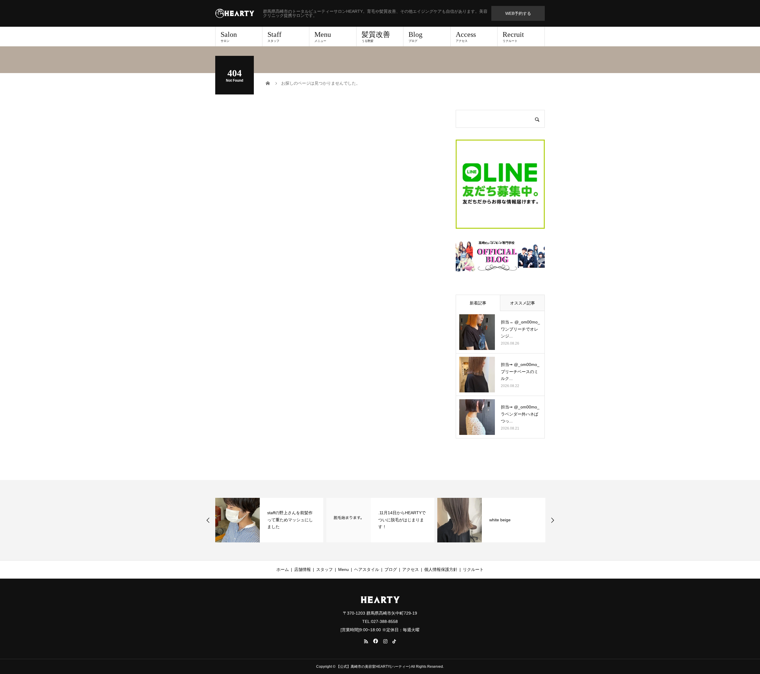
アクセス (410, 569)
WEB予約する (518, 13)
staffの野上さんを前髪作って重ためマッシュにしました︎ (290, 519)
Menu (322, 36)
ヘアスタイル (366, 569)
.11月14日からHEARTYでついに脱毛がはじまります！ (402, 519)
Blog (415, 36)
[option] (269, 520)
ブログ (390, 569)
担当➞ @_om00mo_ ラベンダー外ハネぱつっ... (520, 414)
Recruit (513, 36)
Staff (274, 36)
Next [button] (552, 520)
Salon (229, 36)
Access (466, 36)
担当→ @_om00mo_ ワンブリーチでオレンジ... (520, 329)
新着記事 (478, 303)
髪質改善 (376, 36)
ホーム (282, 569)
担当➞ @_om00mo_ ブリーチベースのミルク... (520, 371)
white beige (500, 519)
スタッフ (324, 569)
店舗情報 (302, 569)
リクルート (473, 569)
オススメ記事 (522, 303)
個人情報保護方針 (440, 569)
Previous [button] (208, 520)
